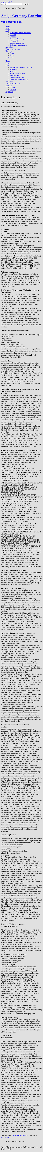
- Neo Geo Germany (17, 73)
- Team (12, 88)
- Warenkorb (14, 75)
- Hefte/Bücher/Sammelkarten (21, 67)
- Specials (13, 71)
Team (12, 53)
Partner (12, 55)
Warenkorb (14, 41)
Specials (13, 37)
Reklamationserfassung (18, 45)
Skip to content (6, 2)
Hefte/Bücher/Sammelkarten (20, 33)
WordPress (5, 1137)
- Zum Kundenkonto (17, 77)
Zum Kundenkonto (17, 43)
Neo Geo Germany (17, 39)
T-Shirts (13, 35)
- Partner (13, 90)
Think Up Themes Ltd (20, 1135)
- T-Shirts (13, 69)
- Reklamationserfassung (19, 79)
